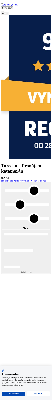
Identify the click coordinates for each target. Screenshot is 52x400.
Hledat (5, 13)
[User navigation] (2, 11)
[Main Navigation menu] (2, 3)
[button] (9, 5)
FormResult (7, 8)
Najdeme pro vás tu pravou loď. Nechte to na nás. (24, 180)
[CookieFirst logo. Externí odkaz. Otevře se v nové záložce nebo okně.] (3, 371)
